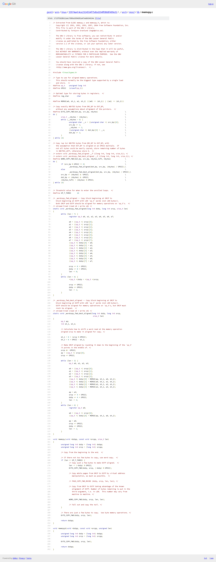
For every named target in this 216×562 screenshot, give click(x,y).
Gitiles (15, 558)
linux (63, 12)
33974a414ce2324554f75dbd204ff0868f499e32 (93, 12)
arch (124, 12)
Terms (29, 558)
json (212, 558)
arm (57, 12)
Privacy (22, 558)
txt (205, 558)
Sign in (211, 4)
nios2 (132, 12)
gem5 (50, 12)
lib (138, 12)
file (98, 18)
